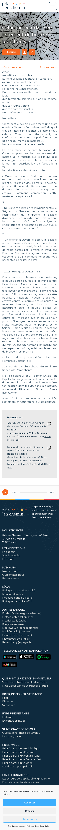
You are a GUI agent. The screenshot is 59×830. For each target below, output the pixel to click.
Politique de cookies (16, 826)
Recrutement (10, 578)
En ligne (7, 717)
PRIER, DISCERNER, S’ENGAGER (22, 694)
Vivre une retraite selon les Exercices (24, 682)
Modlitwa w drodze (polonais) (20, 627)
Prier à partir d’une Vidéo (17, 763)
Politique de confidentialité (37, 826)
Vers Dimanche (11, 555)
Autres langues (13, 609)
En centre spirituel (13, 720)
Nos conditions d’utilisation (18, 597)
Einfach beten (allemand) (17, 617)
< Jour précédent (12, 67)
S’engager (8, 705)
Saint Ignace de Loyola (18, 729)
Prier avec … (11, 744)
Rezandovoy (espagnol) (16, 642)
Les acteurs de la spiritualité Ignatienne (26, 778)
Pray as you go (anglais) (16, 638)
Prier (5, 697)
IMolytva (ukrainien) (14, 624)
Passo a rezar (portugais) (17, 635)
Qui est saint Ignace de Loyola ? (21, 732)
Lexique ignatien (12, 736)
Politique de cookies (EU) (17, 601)
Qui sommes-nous (13, 574)
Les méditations (13, 548)
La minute (8, 559)
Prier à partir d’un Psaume (18, 752)
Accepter (29, 802)
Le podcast (8, 551)
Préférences (29, 819)
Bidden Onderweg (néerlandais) (21, 613)
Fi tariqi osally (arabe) (14, 620)
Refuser (29, 810)
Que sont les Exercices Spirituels (26, 678)
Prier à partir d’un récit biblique (21, 748)
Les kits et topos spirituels (17, 766)
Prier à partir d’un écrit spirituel (21, 755)
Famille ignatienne (15, 775)
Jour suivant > (48, 67)
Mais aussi (9, 567)
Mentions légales (12, 594)
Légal (6, 586)
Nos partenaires (11, 571)
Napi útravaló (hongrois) (16, 631)
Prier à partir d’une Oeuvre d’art (21, 759)
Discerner (8, 701)
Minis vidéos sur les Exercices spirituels (25, 685)
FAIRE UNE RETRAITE (15, 713)
